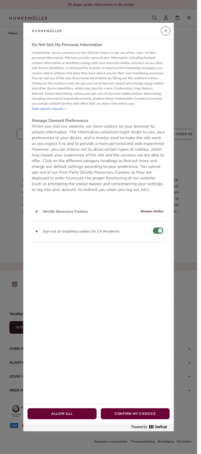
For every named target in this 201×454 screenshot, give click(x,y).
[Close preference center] (165, 31)
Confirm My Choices (135, 413)
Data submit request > (49, 108)
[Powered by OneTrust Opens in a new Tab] (151, 427)
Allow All (62, 413)
